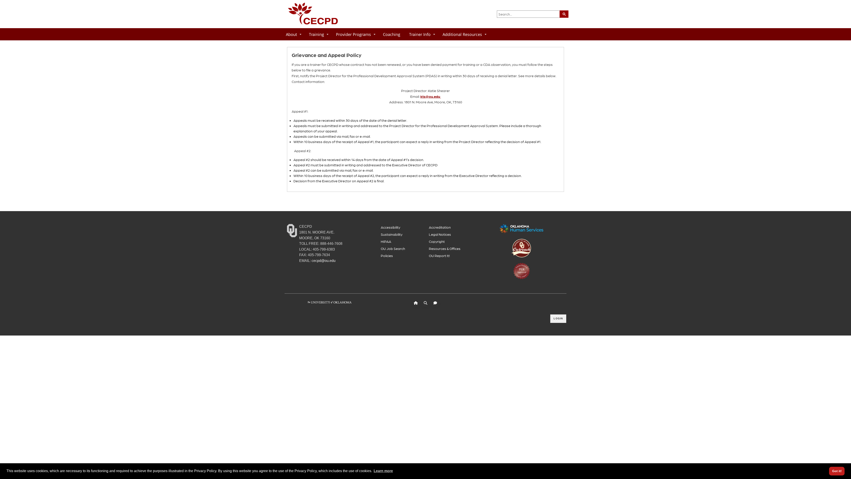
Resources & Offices (445, 248)
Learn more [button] (383, 471)
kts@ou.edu (430, 96)
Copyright (437, 241)
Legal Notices (440, 234)
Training (316, 34)
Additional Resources (462, 34)
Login (558, 318)
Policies (387, 255)
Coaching (391, 34)
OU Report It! (439, 255)
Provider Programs (353, 34)
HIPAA (386, 241)
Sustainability (391, 234)
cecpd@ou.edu (324, 261)
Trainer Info (420, 34)
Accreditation (440, 227)
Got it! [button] (837, 471)
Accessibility (390, 227)
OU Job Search (393, 248)
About (291, 34)
